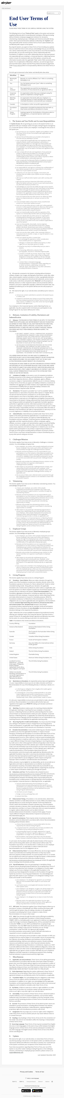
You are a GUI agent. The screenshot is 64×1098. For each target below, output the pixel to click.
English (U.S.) (50, 13)
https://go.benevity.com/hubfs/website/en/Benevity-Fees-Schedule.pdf (25, 774)
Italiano (47, 1081)
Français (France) (31, 1081)
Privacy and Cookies (26, 1072)
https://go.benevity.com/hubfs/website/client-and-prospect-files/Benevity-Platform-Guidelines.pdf (34, 162)
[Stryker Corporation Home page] (6, 3)
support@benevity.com (16, 1052)
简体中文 (14, 1081)
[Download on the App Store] (26, 1090)
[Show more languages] (52, 1081)
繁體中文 (22, 1081)
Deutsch (40, 1081)
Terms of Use (39, 1072)
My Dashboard (6, 8)
